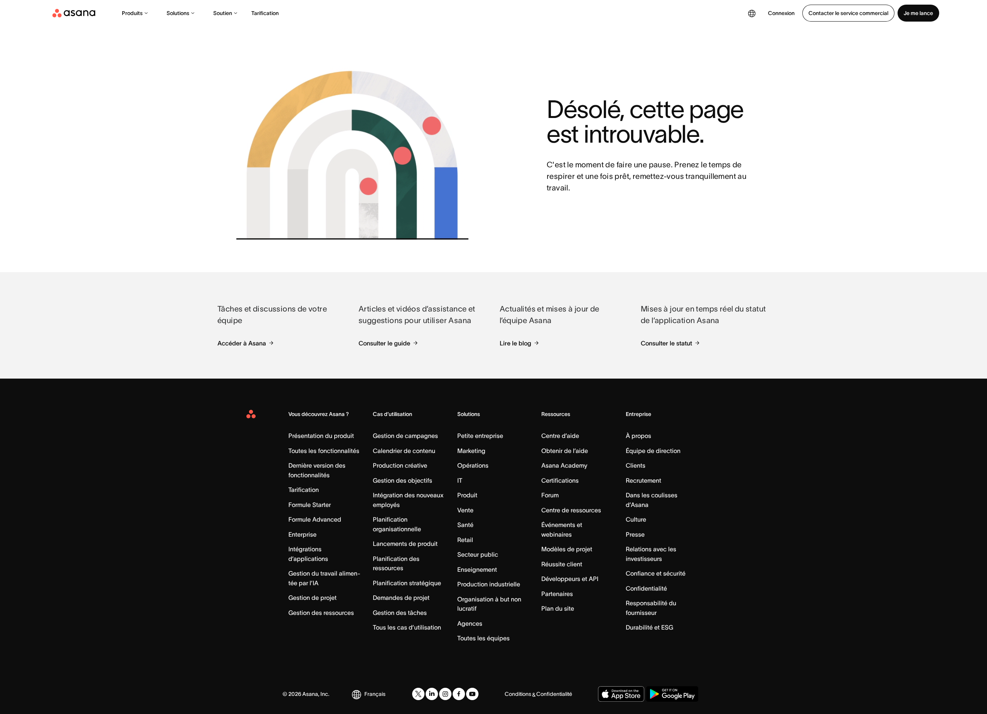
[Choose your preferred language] (751, 13)
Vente (465, 510)
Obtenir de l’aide (564, 450)
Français (375, 694)
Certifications (560, 480)
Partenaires (557, 593)
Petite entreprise (480, 435)
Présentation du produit (321, 435)
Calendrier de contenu (404, 450)
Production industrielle (488, 584)
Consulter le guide (384, 343)
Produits (132, 13)
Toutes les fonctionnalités (323, 450)
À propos (638, 435)
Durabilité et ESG (649, 627)
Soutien (222, 13)
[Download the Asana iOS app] (621, 694)
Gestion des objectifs (402, 480)
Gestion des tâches (400, 612)
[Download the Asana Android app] (672, 694)
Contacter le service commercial (848, 13)
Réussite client (561, 564)
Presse (635, 534)
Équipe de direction (653, 450)
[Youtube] (472, 694)
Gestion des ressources (321, 612)
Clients (635, 465)
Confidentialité (646, 588)
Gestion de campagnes (405, 435)
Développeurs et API (569, 578)
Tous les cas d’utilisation (407, 627)
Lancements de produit (405, 543)
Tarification (265, 13)
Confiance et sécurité (656, 573)
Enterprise (302, 534)
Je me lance (918, 13)
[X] (418, 694)
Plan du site (557, 608)
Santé (465, 524)
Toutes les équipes (483, 638)
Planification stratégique (407, 582)
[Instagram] (445, 694)
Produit (467, 495)
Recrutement (643, 480)
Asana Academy (564, 465)
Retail (465, 539)
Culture (636, 519)
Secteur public (477, 554)
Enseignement (477, 569)
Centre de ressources (571, 510)
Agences (469, 623)
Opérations (472, 465)
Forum (550, 495)
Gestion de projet (312, 597)
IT (459, 480)
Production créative (400, 465)
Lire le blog (515, 343)
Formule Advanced (314, 519)
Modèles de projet (566, 549)
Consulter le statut (666, 343)
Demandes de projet (401, 597)
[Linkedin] (432, 694)
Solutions (178, 13)
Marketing (471, 450)
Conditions (518, 694)
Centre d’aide (560, 435)
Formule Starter (309, 504)
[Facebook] (459, 694)
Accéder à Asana (241, 343)
